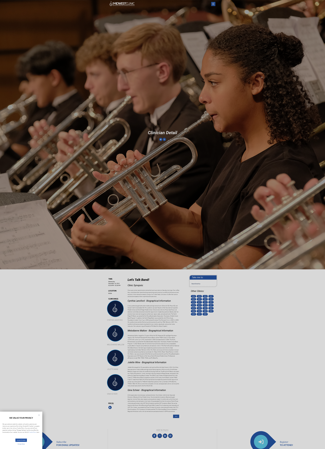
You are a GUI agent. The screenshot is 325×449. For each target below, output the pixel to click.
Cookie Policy (32, 432)
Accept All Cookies (21, 440)
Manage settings (21, 444)
